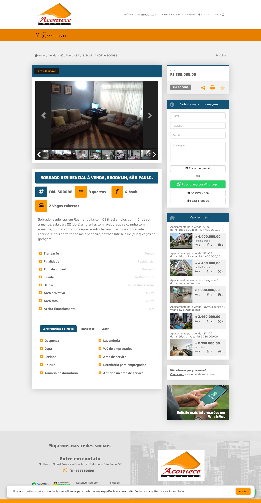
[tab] (46, 71)
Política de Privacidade (169, 491)
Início (41, 56)
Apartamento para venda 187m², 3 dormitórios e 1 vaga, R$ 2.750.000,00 (194, 335)
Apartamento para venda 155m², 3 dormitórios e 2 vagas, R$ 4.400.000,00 (195, 255)
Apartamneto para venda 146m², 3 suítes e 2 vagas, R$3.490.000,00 (197, 308)
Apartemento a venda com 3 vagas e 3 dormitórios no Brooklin (194, 281)
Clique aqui (177, 374)
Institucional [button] (145, 14)
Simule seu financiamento (178, 14)
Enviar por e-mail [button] (199, 168)
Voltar (222, 56)
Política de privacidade (113, 484)
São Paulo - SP (69, 56)
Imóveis (129, 14)
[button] (44, 115)
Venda (52, 56)
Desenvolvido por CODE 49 (87, 485)
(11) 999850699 (54, 35)
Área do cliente (211, 14)
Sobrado (88, 56)
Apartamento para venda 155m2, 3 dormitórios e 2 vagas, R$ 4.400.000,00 (195, 228)
